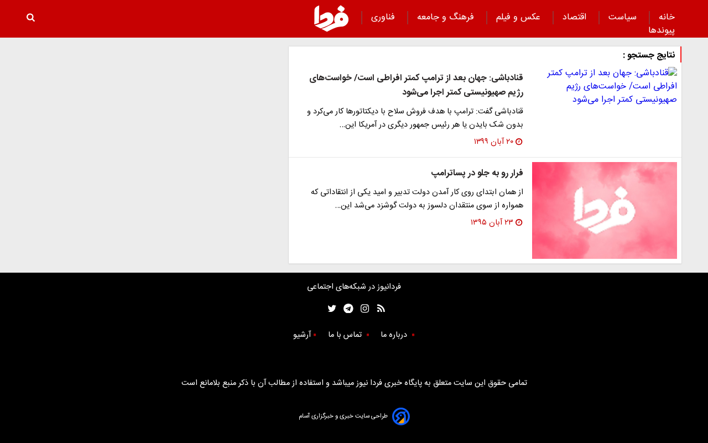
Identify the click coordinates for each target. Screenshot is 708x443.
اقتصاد (576, 17)
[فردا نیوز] (331, 18)
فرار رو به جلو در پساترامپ (477, 173)
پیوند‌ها (661, 30)
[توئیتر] (329, 308)
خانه (667, 17)
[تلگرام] (344, 308)
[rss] (377, 308)
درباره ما (395, 335)
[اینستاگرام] (362, 308)
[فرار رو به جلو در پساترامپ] (604, 210)
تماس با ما (346, 335)
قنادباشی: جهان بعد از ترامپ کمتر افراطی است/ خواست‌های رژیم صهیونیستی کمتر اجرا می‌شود (416, 85)
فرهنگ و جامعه (447, 17)
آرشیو (302, 335)
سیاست (623, 17)
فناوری (384, 17)
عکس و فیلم (519, 17)
